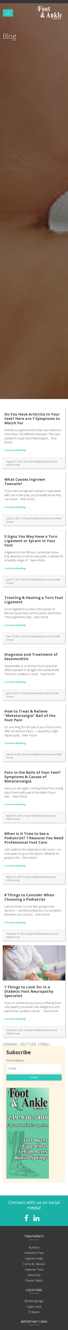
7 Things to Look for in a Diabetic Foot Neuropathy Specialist (28, 991)
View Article (27, 499)
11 (24, 1044)
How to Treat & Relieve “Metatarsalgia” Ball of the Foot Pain (29, 715)
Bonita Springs (34, 1301)
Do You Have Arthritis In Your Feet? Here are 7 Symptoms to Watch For (32, 418)
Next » (45, 1044)
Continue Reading (15, 450)
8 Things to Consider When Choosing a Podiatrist (29, 897)
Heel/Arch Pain (34, 1253)
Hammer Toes (34, 1270)
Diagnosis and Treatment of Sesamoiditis (30, 656)
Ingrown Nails (34, 1258)
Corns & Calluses (34, 1264)
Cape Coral (34, 1307)
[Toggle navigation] (8, 13)
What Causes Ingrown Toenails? (24, 481)
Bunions (34, 1247)
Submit (34, 1077)
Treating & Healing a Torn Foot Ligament (33, 599)
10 (21, 1044)
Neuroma (34, 1275)
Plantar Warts (34, 1280)
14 (34, 1044)
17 (39, 1044)
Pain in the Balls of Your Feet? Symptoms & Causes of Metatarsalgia (32, 777)
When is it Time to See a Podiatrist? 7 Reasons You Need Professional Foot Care (33, 838)
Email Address (15, 1060)
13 (31, 1044)
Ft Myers (34, 1312)
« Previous (9, 1044)
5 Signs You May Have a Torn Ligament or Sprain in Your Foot (30, 541)
